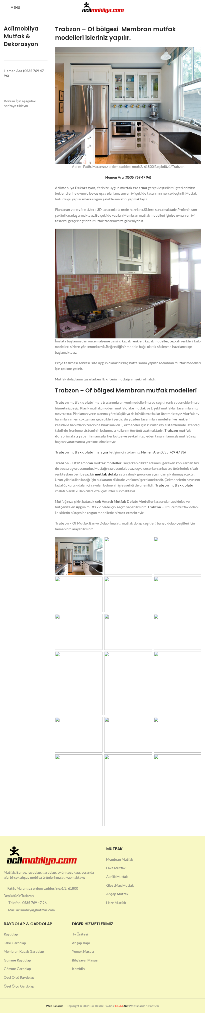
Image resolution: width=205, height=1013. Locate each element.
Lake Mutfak (116, 868)
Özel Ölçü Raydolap (19, 977)
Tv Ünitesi (80, 934)
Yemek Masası (83, 951)
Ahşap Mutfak (117, 894)
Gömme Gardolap (17, 968)
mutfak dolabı (107, 474)
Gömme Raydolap (17, 960)
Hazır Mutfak (116, 902)
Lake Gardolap (15, 943)
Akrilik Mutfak (117, 876)
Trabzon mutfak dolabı (174, 485)
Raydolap (11, 934)
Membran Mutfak (119, 859)
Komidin (78, 968)
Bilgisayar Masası (85, 960)
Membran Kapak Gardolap (24, 951)
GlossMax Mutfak (120, 885)
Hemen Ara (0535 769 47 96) (163, 452)
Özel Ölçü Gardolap (19, 986)
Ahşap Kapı (81, 943)
